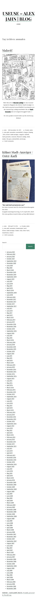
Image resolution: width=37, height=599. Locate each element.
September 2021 (11, 261)
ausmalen (12, 132)
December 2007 (11, 534)
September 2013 (11, 396)
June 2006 (10, 573)
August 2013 (10, 399)
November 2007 (11, 536)
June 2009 (10, 496)
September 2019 (12, 277)
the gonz (9, 139)
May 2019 (9, 286)
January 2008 (11, 532)
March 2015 (10, 362)
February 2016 (11, 342)
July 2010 (9, 469)
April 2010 (10, 475)
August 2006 (10, 568)
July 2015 (9, 356)
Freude (27, 130)
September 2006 (12, 566)
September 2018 (12, 292)
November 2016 (11, 326)
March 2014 (10, 387)
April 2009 (10, 500)
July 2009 (9, 493)
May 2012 (9, 430)
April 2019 (10, 288)
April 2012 (10, 433)
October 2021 (11, 259)
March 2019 (10, 290)
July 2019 (9, 281)
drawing (30, 132)
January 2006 (11, 584)
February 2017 (11, 320)
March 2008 (10, 530)
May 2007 (9, 548)
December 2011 (11, 442)
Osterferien (5, 233)
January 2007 (11, 557)
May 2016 (9, 338)
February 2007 (11, 555)
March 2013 (10, 410)
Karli (25, 228)
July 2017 (9, 308)
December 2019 (11, 272)
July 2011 (9, 448)
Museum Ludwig (21, 137)
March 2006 (10, 579)
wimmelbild (15, 139)
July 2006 (9, 570)
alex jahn (6, 132)
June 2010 (10, 471)
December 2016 (11, 324)
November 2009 (11, 484)
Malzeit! (7, 50)
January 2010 (11, 480)
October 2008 (11, 514)
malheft (27, 134)
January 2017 (11, 322)
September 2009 (12, 489)
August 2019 (10, 279)
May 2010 (9, 473)
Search (4, 242)
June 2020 (10, 265)
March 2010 (10, 478)
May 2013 (9, 405)
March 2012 (10, 435)
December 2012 (11, 417)
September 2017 (12, 306)
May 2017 (9, 313)
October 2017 (11, 304)
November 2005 (11, 588)
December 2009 (11, 482)
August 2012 (10, 426)
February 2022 (11, 254)
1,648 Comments (9, 141)
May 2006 (9, 575)
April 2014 (10, 385)
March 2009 (10, 503)
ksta (21, 230)
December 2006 (11, 559)
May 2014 (9, 383)
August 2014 (10, 378)
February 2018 (11, 297)
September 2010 (12, 464)
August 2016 (10, 333)
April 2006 (10, 577)
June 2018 (10, 295)
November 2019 (11, 274)
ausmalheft (19, 132)
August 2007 (10, 543)
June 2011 (10, 451)
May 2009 (9, 498)
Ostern (11, 233)
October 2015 (11, 351)
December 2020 (11, 263)
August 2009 (10, 491)
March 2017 (10, 317)
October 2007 (11, 539)
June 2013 (10, 403)
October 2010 (11, 462)
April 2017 (10, 315)
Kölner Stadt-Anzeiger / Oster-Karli (17, 154)
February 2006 (11, 582)
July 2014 (9, 381)
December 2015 (11, 347)
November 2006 (11, 561)
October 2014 (11, 374)
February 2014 (11, 390)
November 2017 (11, 302)
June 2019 (10, 283)
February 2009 (11, 505)
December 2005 (11, 586)
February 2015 (11, 365)
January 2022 (11, 256)
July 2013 (9, 401)
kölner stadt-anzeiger (12, 134)
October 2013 (11, 394)
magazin (21, 134)
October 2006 (11, 564)
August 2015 (10, 353)
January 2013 (11, 414)
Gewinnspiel (19, 228)
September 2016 (12, 331)
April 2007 (10, 550)
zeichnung (22, 139)
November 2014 (11, 371)
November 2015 (11, 349)
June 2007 (10, 545)
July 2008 (9, 521)
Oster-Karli (26, 230)
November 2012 (11, 419)
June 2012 (10, 428)
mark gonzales (6, 137)
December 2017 (11, 299)
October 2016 (11, 329)
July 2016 (9, 335)
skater (4, 139)
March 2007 (10, 552)
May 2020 (9, 268)
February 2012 (11, 437)
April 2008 (10, 527)
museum (13, 137)
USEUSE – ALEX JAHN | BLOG (19, 16)
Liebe (31, 130)
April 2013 (10, 408)
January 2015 (11, 367)
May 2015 (9, 358)
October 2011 (11, 444)
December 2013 (11, 392)
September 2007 (12, 541)
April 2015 (10, 360)
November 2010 (11, 460)
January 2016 (11, 344)
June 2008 (10, 523)
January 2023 (11, 252)
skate (28, 137)
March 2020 (10, 270)
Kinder (17, 230)
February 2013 (11, 412)
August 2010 (10, 466)
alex (5, 130)
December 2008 (11, 509)
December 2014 (11, 369)
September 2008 (12, 516)
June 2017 (10, 311)
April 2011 (10, 453)
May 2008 (9, 525)
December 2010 (11, 457)
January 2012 (11, 439)
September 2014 (12, 376)
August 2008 (10, 518)
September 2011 (11, 446)
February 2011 (11, 455)
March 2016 (10, 340)
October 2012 (11, 421)
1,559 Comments (8, 235)
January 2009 (11, 507)
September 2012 (11, 423)
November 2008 (11, 512)
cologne (25, 132)
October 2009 (11, 487)
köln (4, 134)
